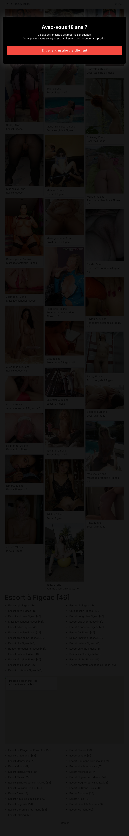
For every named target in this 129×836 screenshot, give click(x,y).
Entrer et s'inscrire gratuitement (64, 50)
